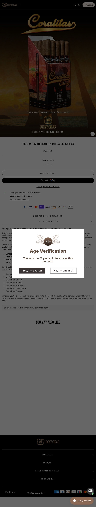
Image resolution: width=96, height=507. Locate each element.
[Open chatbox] (90, 491)
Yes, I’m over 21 (32, 270)
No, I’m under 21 (64, 270)
